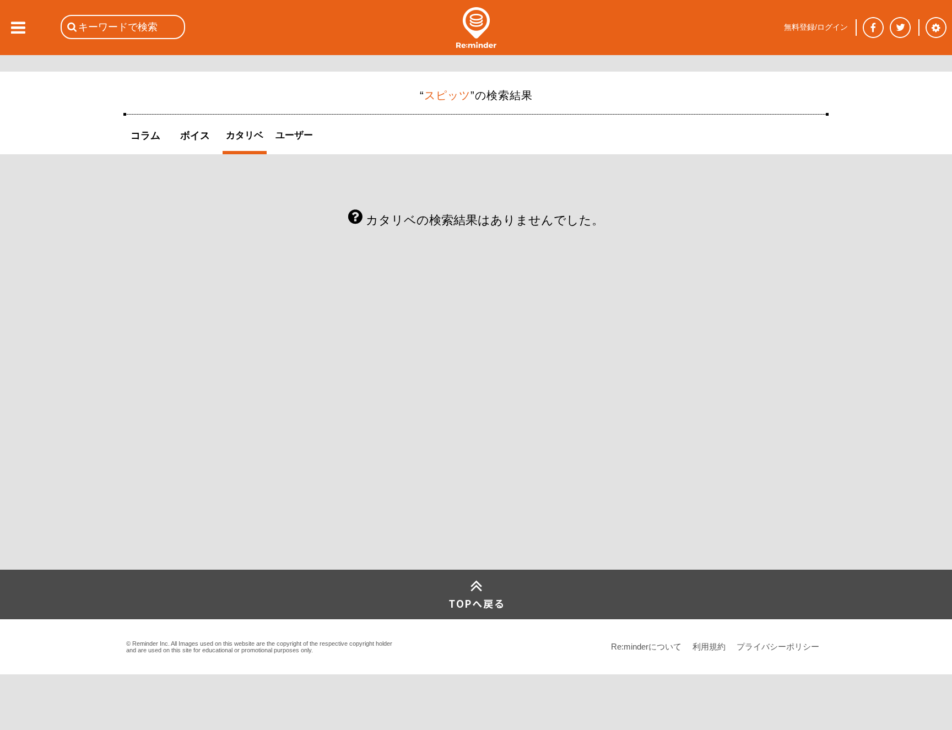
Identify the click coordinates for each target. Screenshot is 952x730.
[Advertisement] (206, 487)
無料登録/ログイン (816, 27)
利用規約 (709, 646)
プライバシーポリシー (778, 646)
